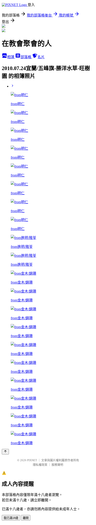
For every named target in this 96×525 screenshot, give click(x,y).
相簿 (11, 57)
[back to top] (5, 451)
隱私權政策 (40, 464)
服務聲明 (57, 464)
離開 (26, 518)
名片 (41, 57)
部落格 (26, 57)
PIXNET (32, 460)
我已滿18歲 (11, 518)
